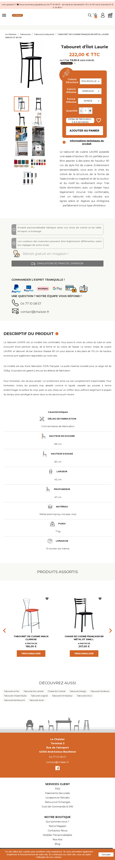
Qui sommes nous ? (57, 821)
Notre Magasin (57, 826)
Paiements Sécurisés (57, 793)
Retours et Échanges (57, 802)
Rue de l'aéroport (57, 747)
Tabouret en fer (11, 691)
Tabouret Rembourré (14, 700)
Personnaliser (31, 653)
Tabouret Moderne (100, 691)
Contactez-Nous (57, 830)
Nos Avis (57, 839)
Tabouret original (39, 695)
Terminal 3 (57, 743)
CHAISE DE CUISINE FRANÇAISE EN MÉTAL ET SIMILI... (84, 638)
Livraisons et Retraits (57, 797)
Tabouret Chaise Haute (15, 695)
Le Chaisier (57, 739)
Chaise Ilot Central (56, 691)
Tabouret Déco (84, 695)
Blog (57, 844)
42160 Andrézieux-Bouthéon (57, 751)
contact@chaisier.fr (57, 762)
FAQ (57, 788)
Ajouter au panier (84, 130)
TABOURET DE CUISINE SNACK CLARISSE (31, 638)
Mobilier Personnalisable (57, 835)
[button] (57, 254)
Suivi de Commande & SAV (57, 806)
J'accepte (106, 854)
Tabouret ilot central (33, 691)
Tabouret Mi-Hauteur (62, 695)
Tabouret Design (78, 691)
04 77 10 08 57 (57, 757)
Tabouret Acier (36, 700)
